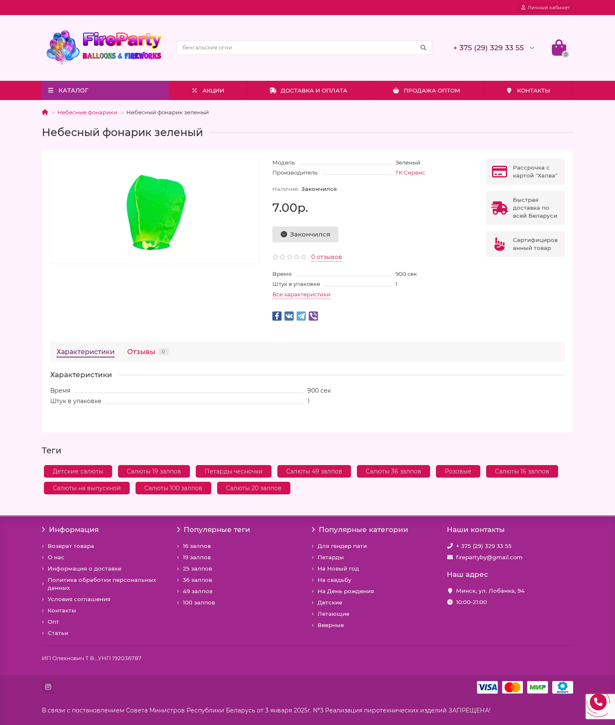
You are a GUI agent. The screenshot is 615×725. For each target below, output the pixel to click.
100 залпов (199, 602)
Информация (74, 529)
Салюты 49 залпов (314, 471)
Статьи (58, 633)
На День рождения (346, 591)
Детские (330, 602)
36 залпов (197, 579)
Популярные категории (363, 529)
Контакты (62, 610)
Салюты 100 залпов (173, 488)
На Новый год (338, 568)
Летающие (333, 613)
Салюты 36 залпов (393, 471)
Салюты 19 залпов (154, 471)
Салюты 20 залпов (254, 488)
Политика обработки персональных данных (102, 583)
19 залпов (197, 557)
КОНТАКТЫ (533, 90)
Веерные (331, 625)
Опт (53, 621)
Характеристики (85, 351)
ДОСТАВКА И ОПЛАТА (314, 90)
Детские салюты (78, 471)
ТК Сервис (410, 172)
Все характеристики (301, 294)
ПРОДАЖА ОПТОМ (432, 90)
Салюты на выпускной (87, 488)
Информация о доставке (84, 568)
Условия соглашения (79, 599)
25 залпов (197, 568)
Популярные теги (217, 529)
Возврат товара (71, 545)
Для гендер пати (342, 545)
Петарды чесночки (234, 471)
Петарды (331, 557)
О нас (56, 557)
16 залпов (197, 545)
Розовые (458, 471)
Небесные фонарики (87, 112)
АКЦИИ (213, 90)
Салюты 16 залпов (522, 471)
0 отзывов (326, 257)
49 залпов (198, 591)
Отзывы (146, 351)
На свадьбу (334, 579)
